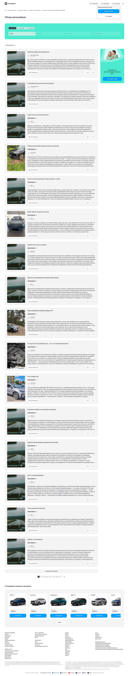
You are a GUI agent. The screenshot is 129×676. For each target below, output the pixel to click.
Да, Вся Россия (108, 11)
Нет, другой (108, 16)
